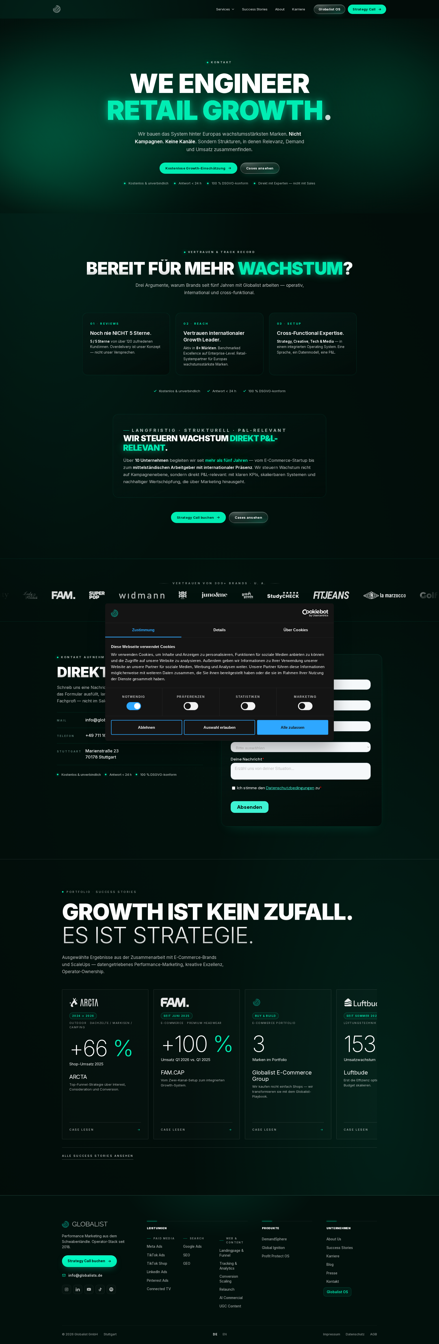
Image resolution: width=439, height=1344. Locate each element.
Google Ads (192, 1246)
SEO (186, 1255)
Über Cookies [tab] (296, 630)
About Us (333, 1239)
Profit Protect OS (275, 1256)
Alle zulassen (292, 727)
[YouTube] (88, 1289)
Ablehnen (146, 727)
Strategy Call (367, 9)
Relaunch (227, 1289)
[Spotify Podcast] (111, 1289)
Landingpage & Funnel (232, 1252)
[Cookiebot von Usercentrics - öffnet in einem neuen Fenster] (306, 613)
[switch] (191, 706)
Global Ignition (273, 1248)
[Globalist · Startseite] (56, 9)
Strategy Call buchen (195, 517)
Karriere (298, 9)
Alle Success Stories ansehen (97, 1156)
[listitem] (105, 1064)
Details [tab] (219, 630)
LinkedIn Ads (157, 1272)
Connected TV (159, 1289)
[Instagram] (66, 1289)
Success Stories (255, 9)
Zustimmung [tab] (143, 630)
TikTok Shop (157, 1263)
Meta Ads (154, 1246)
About (280, 9)
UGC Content (230, 1306)
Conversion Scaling (229, 1278)
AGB (373, 1334)
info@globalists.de (85, 1275)
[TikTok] (100, 1289)
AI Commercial (231, 1298)
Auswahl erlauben (219, 727)
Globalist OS (329, 9)
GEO (186, 1263)
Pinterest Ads (157, 1280)
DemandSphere (274, 1239)
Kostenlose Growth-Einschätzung (195, 168)
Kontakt (332, 1281)
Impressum (331, 1334)
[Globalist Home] (85, 1224)
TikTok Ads (156, 1255)
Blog (330, 1264)
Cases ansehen (259, 168)
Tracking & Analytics (228, 1265)
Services (223, 9)
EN (225, 1334)
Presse (331, 1273)
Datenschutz (355, 1334)
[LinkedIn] (77, 1289)
